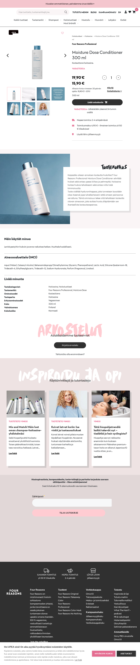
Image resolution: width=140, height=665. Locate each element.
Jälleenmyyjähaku (94, 616)
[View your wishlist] (130, 12)
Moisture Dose (80, 290)
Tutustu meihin (121, 597)
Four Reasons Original (68, 594)
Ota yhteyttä (120, 623)
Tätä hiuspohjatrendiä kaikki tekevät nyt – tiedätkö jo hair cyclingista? (110, 430)
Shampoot (54, 20)
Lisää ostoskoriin (96, 102)
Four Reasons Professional (84, 44)
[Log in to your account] (125, 12)
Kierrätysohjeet (121, 607)
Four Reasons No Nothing (70, 613)
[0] (134, 12)
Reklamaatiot (92, 607)
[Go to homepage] (7, 12)
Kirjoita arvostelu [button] (70, 345)
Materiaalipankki (122, 620)
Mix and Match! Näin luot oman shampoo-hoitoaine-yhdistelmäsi (25, 430)
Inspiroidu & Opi (121, 594)
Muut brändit (70, 23)
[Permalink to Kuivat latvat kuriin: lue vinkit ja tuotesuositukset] (68, 404)
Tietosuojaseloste (94, 597)
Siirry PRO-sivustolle (123, 636)
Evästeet (90, 603)
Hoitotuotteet (70, 20)
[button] (115, 89)
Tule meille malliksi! (123, 600)
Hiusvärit (99, 20)
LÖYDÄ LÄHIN (93, 574)
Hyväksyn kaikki (104, 654)
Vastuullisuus (120, 603)
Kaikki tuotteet (21, 20)
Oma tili (90, 594)
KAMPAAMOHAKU (107, 12)
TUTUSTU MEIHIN (80, 12)
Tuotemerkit (38, 20)
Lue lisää (78, 660)
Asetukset (126, 654)
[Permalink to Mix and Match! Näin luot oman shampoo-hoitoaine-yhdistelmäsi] (26, 404)
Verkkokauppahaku (95, 623)
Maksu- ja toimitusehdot (97, 600)
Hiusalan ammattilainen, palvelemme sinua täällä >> (70, 3)
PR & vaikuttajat (121, 617)
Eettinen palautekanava (125, 626)
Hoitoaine (88, 36)
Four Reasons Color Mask (69, 610)
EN (119, 12)
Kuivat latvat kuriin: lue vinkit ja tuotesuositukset (66, 428)
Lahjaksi (112, 20)
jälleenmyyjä (93, 578)
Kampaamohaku (94, 619)
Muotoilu (86, 20)
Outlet (123, 20)
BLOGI (94, 12)
